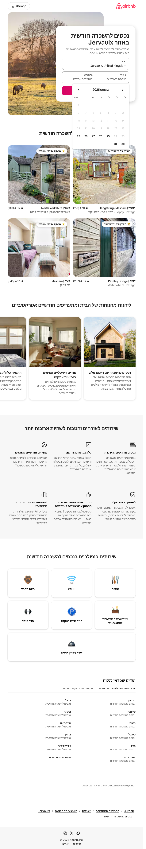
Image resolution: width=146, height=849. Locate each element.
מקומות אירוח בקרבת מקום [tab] (78, 688)
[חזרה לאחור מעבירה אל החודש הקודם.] (122, 90)
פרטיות (77, 843)
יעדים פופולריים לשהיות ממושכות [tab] (117, 688)
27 (93, 136)
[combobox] (95, 65)
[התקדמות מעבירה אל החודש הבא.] (79, 90)
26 (100, 136)
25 (108, 136)
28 (85, 136)
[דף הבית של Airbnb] (126, 6)
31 (115, 144)
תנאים (65, 843)
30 (123, 144)
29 (78, 136)
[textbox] (112, 79)
